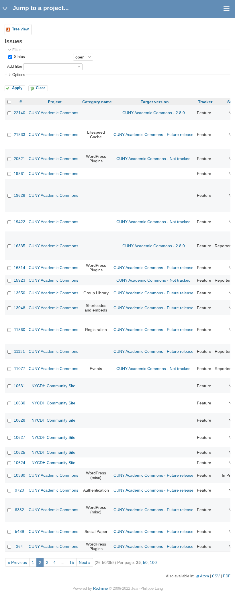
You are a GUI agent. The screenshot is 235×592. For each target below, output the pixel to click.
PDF (226, 576)
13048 (19, 307)
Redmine (100, 589)
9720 (19, 490)
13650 (19, 293)
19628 (19, 195)
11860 (19, 329)
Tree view (20, 29)
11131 (19, 351)
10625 (19, 452)
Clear (40, 88)
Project (55, 102)
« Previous (17, 562)
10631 (19, 385)
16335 (19, 246)
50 (145, 562)
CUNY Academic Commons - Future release (153, 134)
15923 (19, 280)
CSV (216, 576)
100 (153, 562)
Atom (204, 576)
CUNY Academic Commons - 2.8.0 (153, 112)
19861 (19, 173)
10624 (19, 462)
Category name (97, 102)
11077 (19, 368)
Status (19, 57)
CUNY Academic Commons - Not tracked (153, 158)
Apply (17, 88)
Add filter (14, 67)
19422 (19, 221)
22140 (19, 112)
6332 (19, 509)
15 (71, 562)
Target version (155, 102)
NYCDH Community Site (53, 385)
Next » (85, 562)
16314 (19, 267)
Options (18, 75)
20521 (19, 158)
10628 (19, 420)
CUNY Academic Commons (53, 112)
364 (19, 546)
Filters (17, 50)
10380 (19, 475)
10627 (19, 437)
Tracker (205, 102)
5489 (19, 531)
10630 (19, 403)
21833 (19, 134)
